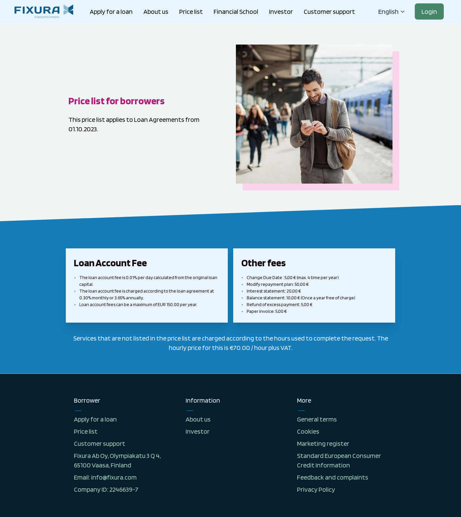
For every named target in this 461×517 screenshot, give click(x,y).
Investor (281, 11)
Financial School (236, 11)
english (388, 11)
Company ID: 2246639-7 (106, 489)
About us (155, 11)
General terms (317, 419)
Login (429, 11)
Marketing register (323, 443)
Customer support (329, 11)
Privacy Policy (316, 489)
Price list (191, 11)
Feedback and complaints (332, 477)
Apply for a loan (111, 11)
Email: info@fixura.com (105, 477)
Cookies (308, 431)
